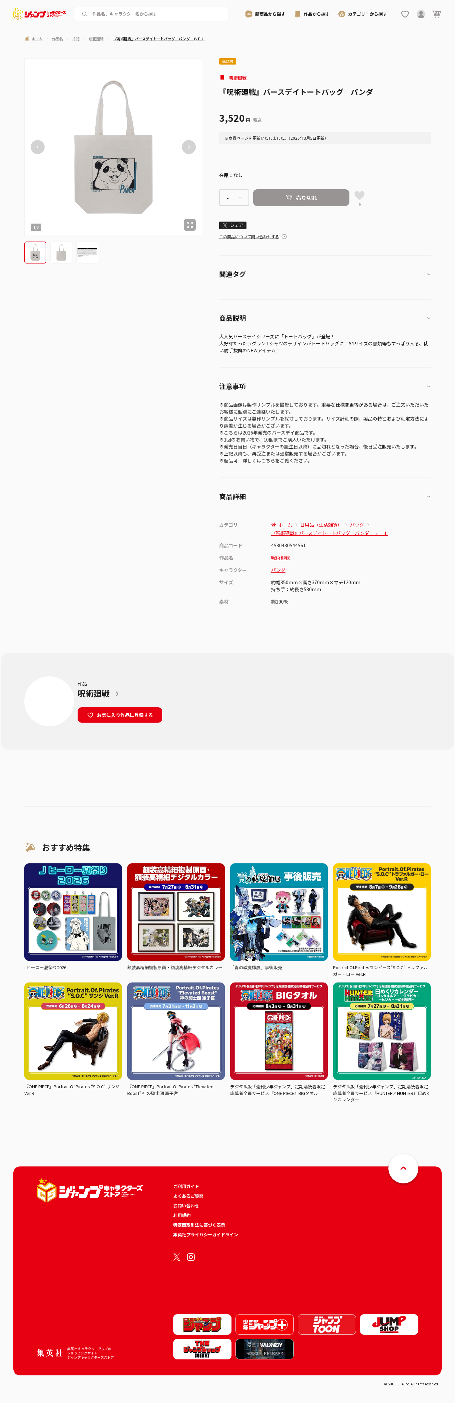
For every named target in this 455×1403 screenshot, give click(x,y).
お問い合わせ (186, 1205)
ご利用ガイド (186, 1186)
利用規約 (182, 1215)
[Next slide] (189, 147)
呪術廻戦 (237, 78)
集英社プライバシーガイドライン (205, 1234)
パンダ (278, 570)
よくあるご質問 (188, 1196)
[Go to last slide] (38, 147)
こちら (268, 460)
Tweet (233, 225)
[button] (35, 252)
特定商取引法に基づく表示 (199, 1225)
